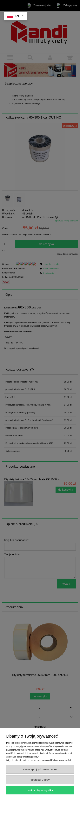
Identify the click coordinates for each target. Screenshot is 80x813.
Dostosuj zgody (40, 779)
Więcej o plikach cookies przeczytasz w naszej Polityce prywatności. (38, 760)
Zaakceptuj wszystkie (40, 790)
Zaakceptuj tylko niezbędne (40, 769)
